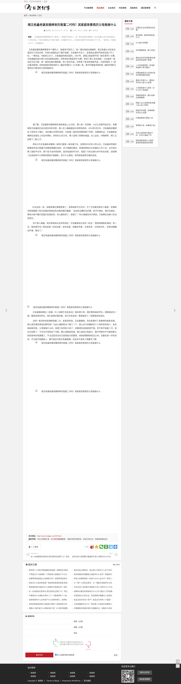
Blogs (57, 681)
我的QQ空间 (144, 672)
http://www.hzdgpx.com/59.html (49, 536)
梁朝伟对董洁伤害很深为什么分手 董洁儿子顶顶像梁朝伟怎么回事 (99, 591)
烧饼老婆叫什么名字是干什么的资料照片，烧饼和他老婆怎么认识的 (55, 600)
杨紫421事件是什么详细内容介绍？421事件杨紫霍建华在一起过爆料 (55, 608)
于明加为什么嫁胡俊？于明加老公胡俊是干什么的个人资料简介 (53, 574)
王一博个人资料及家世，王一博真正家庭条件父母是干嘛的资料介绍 (100, 583)
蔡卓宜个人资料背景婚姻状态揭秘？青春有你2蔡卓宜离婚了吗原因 (54, 570)
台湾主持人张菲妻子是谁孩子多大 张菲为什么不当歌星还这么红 (96, 555)
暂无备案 (87, 681)
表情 (115, 655)
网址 (75, 633)
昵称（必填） (79, 621)
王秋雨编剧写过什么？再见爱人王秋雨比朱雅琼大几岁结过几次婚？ (100, 604)
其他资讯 (133, 8)
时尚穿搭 (122, 8)
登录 (45, 1)
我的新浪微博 (145, 679)
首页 (25, 15)
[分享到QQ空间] (97, 547)
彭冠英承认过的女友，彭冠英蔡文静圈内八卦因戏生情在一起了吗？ (100, 595)
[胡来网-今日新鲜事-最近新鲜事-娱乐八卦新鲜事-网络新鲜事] (37, 9)
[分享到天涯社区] (111, 547)
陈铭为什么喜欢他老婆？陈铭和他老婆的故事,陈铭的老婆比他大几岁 (55, 583)
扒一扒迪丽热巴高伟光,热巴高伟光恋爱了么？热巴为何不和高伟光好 (57, 555)
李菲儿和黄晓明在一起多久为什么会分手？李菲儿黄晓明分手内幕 (99, 578)
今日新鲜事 (88, 8)
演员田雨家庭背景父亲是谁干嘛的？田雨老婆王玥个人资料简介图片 (55, 604)
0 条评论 (94, 30)
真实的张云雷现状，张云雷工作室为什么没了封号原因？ (95, 570)
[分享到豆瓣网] (106, 547)
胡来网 (48, 30)
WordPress (76, 681)
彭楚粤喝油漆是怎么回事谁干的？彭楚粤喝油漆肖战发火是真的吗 (54, 578)
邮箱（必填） (79, 627)
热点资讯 (100, 8)
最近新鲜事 (145, 8)
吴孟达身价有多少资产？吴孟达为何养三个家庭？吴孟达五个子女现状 (100, 600)
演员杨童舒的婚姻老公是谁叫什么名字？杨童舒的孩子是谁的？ (98, 574)
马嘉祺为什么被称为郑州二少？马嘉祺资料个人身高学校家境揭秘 (54, 595)
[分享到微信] (101, 547)
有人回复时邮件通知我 (65, 655)
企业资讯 (111, 8)
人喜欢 (34, 547)
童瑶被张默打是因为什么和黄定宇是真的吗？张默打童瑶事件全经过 (55, 587)
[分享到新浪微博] (92, 547)
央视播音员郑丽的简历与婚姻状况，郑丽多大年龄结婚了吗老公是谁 (100, 608)
